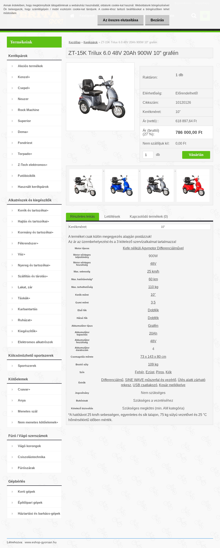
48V (153, 264)
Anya (22, 400)
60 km (153, 279)
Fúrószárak (26, 468)
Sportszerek (27, 365)
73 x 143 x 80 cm (153, 356)
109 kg (153, 364)
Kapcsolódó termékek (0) (149, 216)
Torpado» (25, 154)
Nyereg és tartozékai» (34, 265)
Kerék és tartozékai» (33, 210)
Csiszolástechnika (31, 457)
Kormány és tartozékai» (35, 232)
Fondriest (25, 143)
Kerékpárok (91, 42)
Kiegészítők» (27, 331)
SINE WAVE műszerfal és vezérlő (150, 380)
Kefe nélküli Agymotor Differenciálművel (153, 248)
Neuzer (23, 99)
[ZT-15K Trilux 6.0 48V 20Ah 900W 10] (100, 64)
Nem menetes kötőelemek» (38, 422)
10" (153, 294)
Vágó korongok (29, 446)
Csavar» (24, 389)
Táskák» (24, 298)
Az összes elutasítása (120, 20)
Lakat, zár (25, 287)
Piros (160, 372)
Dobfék (153, 310)
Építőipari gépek (30, 502)
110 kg (153, 287)
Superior (24, 121)
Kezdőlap (74, 42)
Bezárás (157, 20)
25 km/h (153, 271)
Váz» (21, 254)
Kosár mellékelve (172, 385)
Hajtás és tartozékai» (33, 221)
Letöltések (112, 216)
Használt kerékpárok (33, 186)
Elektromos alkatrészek (35, 342)
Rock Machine (28, 110)
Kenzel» (24, 77)
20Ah (153, 333)
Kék (169, 372)
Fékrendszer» (28, 243)
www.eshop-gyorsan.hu (41, 542)
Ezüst (150, 372)
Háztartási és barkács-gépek (39, 513)
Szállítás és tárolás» (33, 276)
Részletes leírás (82, 216)
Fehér (139, 372)
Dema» (23, 132)
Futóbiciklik (26, 176)
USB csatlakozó (145, 385)
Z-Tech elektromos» (32, 165)
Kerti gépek (26, 491)
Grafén (153, 325)
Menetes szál (27, 411)
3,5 (153, 302)
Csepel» (24, 88)
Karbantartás (27, 309)
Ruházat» (25, 320)
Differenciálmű (112, 380)
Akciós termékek (30, 66)
